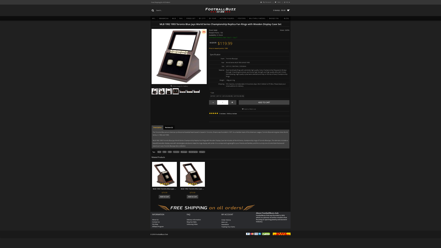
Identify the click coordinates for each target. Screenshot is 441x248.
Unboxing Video (192, 224)
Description (157, 127)
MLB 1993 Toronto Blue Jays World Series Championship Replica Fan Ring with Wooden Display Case (165, 189)
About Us (155, 220)
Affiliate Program (158, 226)
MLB (215, 30)
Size (212, 93)
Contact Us (156, 222)
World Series (193, 152)
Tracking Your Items (228, 227)
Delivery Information (194, 220)
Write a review (232, 114)
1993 (169, 152)
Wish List (224, 222)
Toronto (176, 152)
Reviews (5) (169, 127)
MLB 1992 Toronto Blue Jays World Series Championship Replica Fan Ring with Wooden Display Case (193, 189)
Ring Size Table (191, 222)
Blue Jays (184, 152)
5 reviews (222, 114)
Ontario (202, 152)
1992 (164, 152)
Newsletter (225, 224)
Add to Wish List (250, 109)
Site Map (155, 224)
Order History (226, 220)
